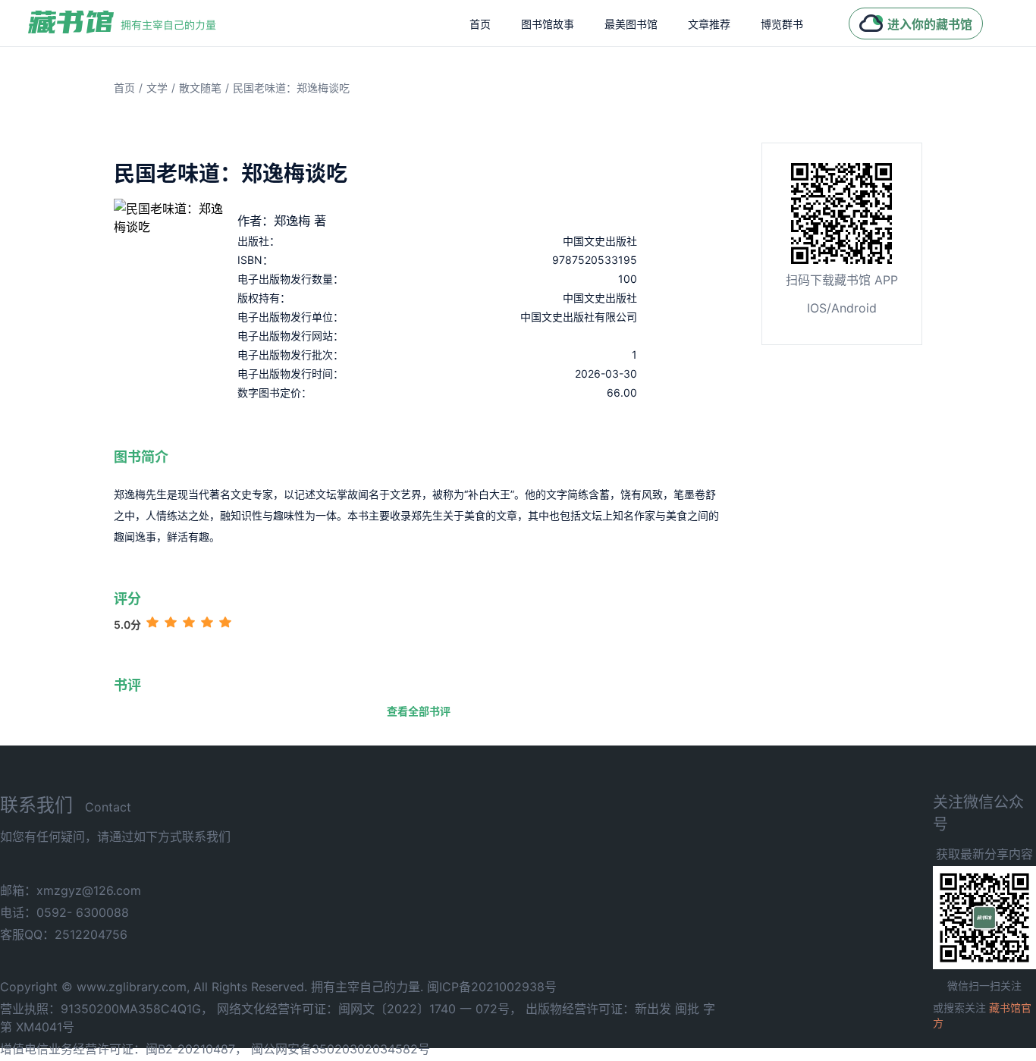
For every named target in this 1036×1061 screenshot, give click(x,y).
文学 (157, 87)
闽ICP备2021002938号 (492, 986)
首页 (480, 23)
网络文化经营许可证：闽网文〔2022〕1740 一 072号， (369, 1008)
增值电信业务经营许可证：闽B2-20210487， (123, 1048)
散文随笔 (200, 87)
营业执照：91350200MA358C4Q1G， (106, 1008)
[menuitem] (480, 23)
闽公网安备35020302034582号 (340, 1048)
